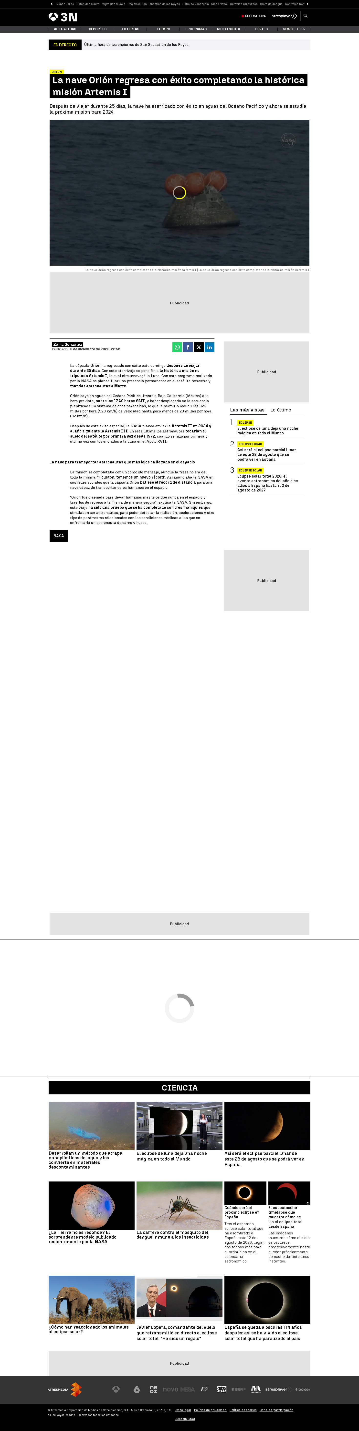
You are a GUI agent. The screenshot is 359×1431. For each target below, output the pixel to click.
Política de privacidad (210, 1410)
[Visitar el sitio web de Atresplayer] (279, 1389)
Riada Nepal (219, 4)
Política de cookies (243, 1410)
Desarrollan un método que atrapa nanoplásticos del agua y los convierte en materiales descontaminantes (85, 1160)
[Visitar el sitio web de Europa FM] (238, 1389)
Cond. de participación (276, 1410)
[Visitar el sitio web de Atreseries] (204, 1389)
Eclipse (245, 422)
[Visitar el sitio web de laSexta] (136, 1389)
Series (261, 29)
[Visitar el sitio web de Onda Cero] (221, 1389)
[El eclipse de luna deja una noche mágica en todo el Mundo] (179, 1126)
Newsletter (294, 29)
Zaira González (67, 344)
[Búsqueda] (305, 16)
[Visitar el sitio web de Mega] (187, 1389)
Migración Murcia (113, 4)
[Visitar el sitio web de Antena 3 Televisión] (119, 1389)
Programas (196, 29)
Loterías (130, 29)
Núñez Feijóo (65, 4)
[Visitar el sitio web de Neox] (153, 1389)
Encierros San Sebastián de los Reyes (154, 4)
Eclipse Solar (250, 470)
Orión (95, 365)
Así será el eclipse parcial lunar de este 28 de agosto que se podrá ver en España (266, 454)
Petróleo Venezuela (195, 4)
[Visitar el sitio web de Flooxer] (303, 1389)
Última (255, 16)
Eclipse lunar (250, 444)
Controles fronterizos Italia (303, 4)
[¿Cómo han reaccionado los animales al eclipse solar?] (92, 1300)
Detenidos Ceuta (87, 4)
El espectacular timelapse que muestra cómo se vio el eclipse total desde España (285, 1217)
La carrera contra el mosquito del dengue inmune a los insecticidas (173, 1234)
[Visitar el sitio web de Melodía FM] (255, 1389)
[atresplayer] (284, 16)
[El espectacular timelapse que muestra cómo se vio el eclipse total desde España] (289, 1193)
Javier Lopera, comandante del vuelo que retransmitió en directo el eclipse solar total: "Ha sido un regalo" (177, 1333)
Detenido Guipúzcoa (244, 4)
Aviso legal (183, 1410)
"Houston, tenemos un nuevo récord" (131, 477)
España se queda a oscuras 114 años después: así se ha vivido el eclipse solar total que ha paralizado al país (263, 1333)
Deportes (97, 29)
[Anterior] (51, 4)
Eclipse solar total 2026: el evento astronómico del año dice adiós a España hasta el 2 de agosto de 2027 (267, 483)
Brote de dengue (271, 4)
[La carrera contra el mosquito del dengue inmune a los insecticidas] (179, 1205)
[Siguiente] (307, 4)
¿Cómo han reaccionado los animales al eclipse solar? (89, 1329)
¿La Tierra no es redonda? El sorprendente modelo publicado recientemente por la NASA (82, 1237)
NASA (58, 536)
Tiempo (163, 29)
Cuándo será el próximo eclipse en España (242, 1212)
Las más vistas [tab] (247, 410)
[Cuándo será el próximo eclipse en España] (245, 1193)
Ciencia (180, 1088)
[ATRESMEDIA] (65, 1390)
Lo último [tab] (281, 410)
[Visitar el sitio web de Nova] (170, 1389)
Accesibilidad (185, 1419)
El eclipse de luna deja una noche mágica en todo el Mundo (267, 430)
